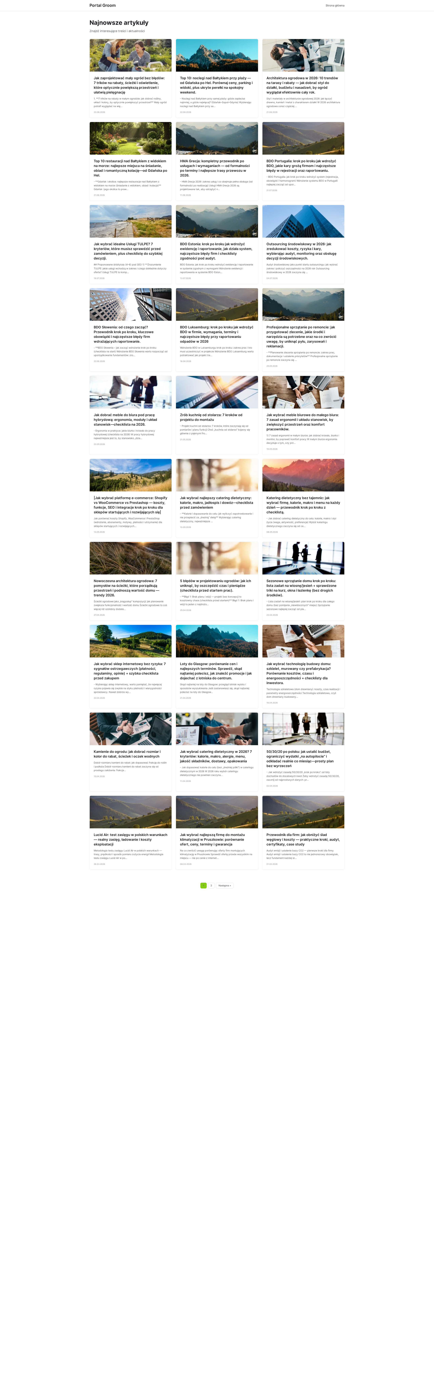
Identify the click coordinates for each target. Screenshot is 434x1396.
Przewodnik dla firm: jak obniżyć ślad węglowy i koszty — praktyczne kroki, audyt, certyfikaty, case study (303, 839)
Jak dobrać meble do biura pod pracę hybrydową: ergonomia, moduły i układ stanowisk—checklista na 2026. (125, 419)
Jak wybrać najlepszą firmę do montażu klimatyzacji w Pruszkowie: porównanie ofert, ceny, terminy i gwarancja (212, 839)
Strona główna (335, 5)
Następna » (225, 885)
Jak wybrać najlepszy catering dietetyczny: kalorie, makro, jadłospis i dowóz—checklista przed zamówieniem (216, 502)
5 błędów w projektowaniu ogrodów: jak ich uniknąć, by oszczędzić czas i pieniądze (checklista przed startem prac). (215, 585)
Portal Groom (103, 5)
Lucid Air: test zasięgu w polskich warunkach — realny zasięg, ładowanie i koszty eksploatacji (130, 839)
